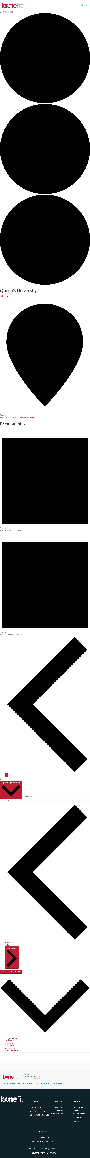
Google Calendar (11, 1038)
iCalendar (8, 1041)
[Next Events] (6, 775)
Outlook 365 (9, 1043)
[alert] (45, 479)
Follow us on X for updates (49, 1083)
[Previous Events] (47, 772)
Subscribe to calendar (11, 971)
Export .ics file (10, 1048)
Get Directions (28, 418)
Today (2, 779)
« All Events (4, 296)
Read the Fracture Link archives (18, 1083)
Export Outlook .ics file (13, 1050)
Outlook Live (9, 1045)
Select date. (27, 797)
